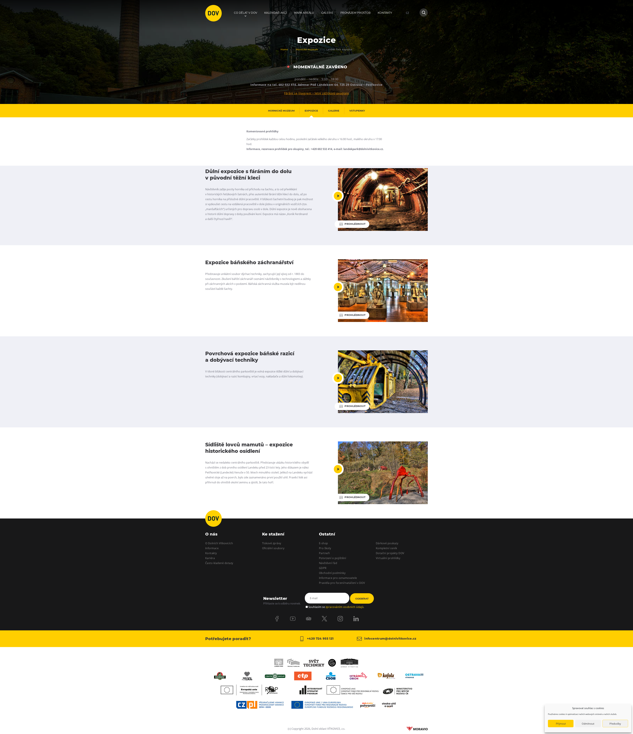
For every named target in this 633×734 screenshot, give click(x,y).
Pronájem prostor (355, 12)
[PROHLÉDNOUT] (383, 230)
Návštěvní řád (328, 563)
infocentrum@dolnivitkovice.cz (389, 638)
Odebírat (362, 598)
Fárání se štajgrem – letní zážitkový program (316, 93)
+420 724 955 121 (319, 638)
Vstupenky (357, 110)
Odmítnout (588, 723)
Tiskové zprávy (271, 543)
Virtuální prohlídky (388, 558)
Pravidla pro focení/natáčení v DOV (342, 583)
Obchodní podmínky (332, 573)
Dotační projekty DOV (390, 553)
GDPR (323, 568)
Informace (212, 548)
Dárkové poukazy (387, 543)
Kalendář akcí (275, 12)
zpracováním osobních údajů (344, 607)
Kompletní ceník (386, 548)
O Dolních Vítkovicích (219, 543)
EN (407, 29)
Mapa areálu (304, 12)
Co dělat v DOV (245, 12)
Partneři (324, 553)
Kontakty (385, 12)
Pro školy (325, 548)
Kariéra (210, 558)
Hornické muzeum (281, 110)
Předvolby (615, 723)
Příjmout (561, 723)
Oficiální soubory (273, 548)
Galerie (327, 12)
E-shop (323, 543)
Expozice (311, 110)
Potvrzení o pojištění (332, 558)
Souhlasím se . (336, 607)
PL (407, 23)
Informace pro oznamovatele (338, 578)
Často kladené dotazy (219, 563)
